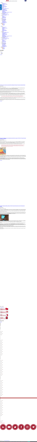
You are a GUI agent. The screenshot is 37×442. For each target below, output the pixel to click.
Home (1, 52)
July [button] (0, 319)
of (1, 306)
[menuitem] (19, 2)
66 (1, 307)
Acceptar (28, 441)
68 (2, 307)
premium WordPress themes (7, 440)
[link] (17, 0)
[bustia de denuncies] (4, 310)
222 (3, 307)
